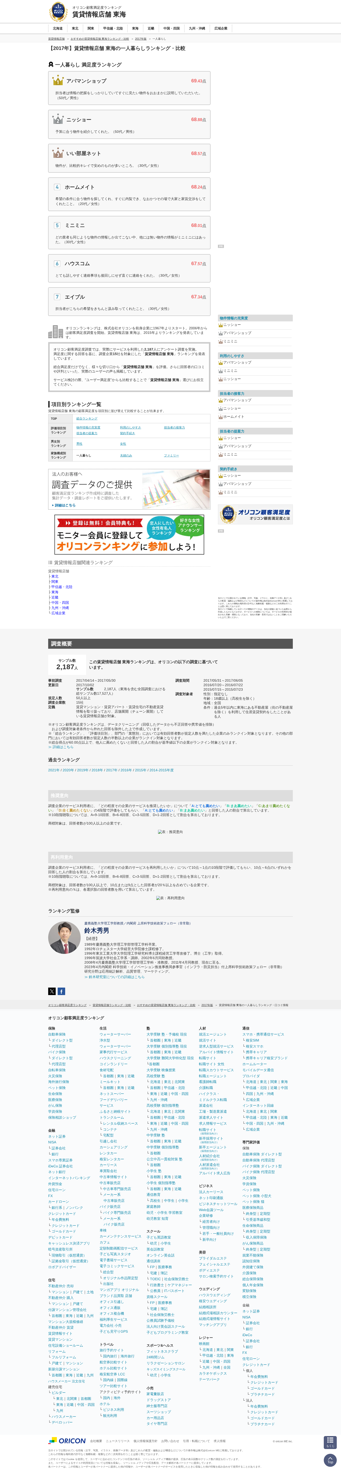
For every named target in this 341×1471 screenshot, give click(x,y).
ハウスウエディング (214, 1295)
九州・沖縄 (60, 608)
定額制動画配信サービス (119, 1248)
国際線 (122, 1380)
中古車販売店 (110, 1183)
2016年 (126, 770)
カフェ (105, 1242)
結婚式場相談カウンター (218, 1313)
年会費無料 (60, 1220)
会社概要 (96, 1441)
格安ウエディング (213, 1301)
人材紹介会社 (209, 1157)
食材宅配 (107, 1070)
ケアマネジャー (180, 1285)
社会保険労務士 (176, 1279)
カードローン (58, 1202)
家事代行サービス (114, 1052)
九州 (90, 1316)
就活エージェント (213, 1034)
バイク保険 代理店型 (258, 1172)
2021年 (54, 770)
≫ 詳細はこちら (61, 747)
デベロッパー (62, 1422)
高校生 (155, 1201)
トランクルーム (112, 1117)
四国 (249, 1094)
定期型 (265, 1214)
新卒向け (209, 1240)
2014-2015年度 (162, 770)
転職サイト (207, 1058)
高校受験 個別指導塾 (163, 1105)
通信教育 (154, 1195)
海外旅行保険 (58, 1082)
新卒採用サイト (211, 1140)
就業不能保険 (252, 1255)
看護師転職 (207, 1082)
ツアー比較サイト (114, 1386)
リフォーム (57, 1351)
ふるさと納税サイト (115, 1111)
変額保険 (249, 1291)
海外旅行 (128, 1356)
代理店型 (59, 1046)
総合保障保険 (252, 1279)
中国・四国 (60, 603)
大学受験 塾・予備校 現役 (167, 1034)
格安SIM (252, 1040)
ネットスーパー (112, 1094)
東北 (54, 576)
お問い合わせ (170, 1441)
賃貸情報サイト (60, 1333)
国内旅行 (110, 1356)
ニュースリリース (118, 1441)
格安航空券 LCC (112, 1374)
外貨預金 (55, 1184)
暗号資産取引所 (60, 1249)
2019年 (83, 770)
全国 (226, 1367)
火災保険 (55, 1076)
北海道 (155, 1082)
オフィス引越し (112, 1302)
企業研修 (206, 1216)
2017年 (112, 770)
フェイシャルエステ (214, 1264)
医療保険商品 (252, 1208)
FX (50, 1196)
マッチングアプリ (213, 1325)
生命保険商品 (252, 1226)
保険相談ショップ (62, 1117)
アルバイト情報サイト (216, 1052)
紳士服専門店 (157, 1406)
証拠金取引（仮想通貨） (71, 1261)
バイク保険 (57, 1052)
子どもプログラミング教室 (167, 1332)
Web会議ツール (211, 1210)
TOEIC (155, 1279)
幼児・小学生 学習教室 (164, 1213)
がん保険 (55, 1105)
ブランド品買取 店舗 (116, 1296)
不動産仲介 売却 (61, 1286)
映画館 (204, 1344)
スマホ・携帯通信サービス (263, 1034)
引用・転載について (196, 1441)
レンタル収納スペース (120, 1123)
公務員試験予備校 (160, 1320)
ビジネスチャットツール (218, 1204)
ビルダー (59, 1393)
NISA (52, 1142)
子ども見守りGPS (114, 1331)
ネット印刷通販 (211, 1198)
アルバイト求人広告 (214, 1173)
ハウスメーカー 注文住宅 (66, 1381)
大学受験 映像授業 (161, 1070)
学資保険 (55, 1111)
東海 (54, 592)
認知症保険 (251, 1261)
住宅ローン (57, 1190)
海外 (117, 1398)
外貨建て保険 (252, 1267)
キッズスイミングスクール (166, 1369)
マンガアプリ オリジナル (119, 1290)
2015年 (141, 770)
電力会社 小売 (111, 1325)
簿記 (164, 1273)
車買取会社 (108, 1171)
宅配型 (108, 1135)
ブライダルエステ (213, 1258)
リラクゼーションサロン (166, 1363)
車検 (103, 1230)
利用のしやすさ (130, 427)
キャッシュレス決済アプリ (69, 1243)
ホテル (105, 1404)
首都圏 (57, 1316)
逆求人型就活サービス (216, 1046)
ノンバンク (74, 1208)
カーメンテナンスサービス (121, 1236)
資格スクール (157, 1297)
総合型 (108, 1272)
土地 (90, 1292)
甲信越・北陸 (61, 587)
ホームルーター (254, 1064)
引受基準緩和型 (258, 1220)
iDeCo (247, 1335)
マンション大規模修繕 (65, 1322)
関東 (54, 582)
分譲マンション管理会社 (67, 1310)
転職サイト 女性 (211, 1064)
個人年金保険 (252, 1285)
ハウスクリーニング (115, 1058)
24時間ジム (156, 1357)
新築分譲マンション (64, 1369)
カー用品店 (155, 1418)
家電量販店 (155, 1394)
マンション (60, 1292)
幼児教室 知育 (158, 1219)
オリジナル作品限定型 (120, 1278)
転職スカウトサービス (216, 1070)
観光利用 (110, 1416)
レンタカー (108, 1153)
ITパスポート (174, 1291)
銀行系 (57, 1208)
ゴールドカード (64, 1231)
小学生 (183, 1201)
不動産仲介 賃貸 (61, 1327)
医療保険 (55, 1100)
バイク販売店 (110, 1207)
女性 (123, 443)
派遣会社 (206, 1105)
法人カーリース (211, 1192)
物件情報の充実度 (88, 427)
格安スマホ (254, 1046)
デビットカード (60, 1237)
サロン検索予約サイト (216, 1276)
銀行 (55, 1154)
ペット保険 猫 (253, 1202)
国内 (106, 1398)
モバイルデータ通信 (258, 1070)
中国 (284, 1088)
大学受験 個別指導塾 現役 (167, 1046)
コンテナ (110, 1129)
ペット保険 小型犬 (256, 1196)
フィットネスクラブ (162, 1351)
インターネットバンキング (69, 1178)
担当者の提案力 (86, 433)
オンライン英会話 (160, 1255)
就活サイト (207, 1040)
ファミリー (171, 455)
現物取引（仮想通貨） (69, 1255)
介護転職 (206, 1088)
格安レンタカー (112, 1159)
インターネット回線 (258, 1105)
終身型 (251, 1214)
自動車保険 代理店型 (258, 1160)
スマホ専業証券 (60, 1160)
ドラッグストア (159, 1400)
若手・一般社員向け (218, 1234)
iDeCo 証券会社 (60, 1166)
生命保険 (55, 1094)
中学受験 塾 (156, 1135)
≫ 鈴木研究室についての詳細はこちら (114, 977)
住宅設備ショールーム (65, 1345)
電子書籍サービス (114, 1260)
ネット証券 (57, 1136)
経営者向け (211, 1222)
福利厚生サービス (114, 1319)
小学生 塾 (154, 1171)
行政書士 (157, 1285)
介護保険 (249, 1273)
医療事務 (165, 1267)
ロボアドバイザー (62, 1267)
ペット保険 (57, 1088)
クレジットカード (62, 1214)
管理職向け (211, 1228)
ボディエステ (209, 1270)
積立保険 (249, 1297)
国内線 (108, 1380)
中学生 (169, 1201)
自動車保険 (57, 1034)
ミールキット (110, 1082)
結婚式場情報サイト (214, 1319)
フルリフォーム (64, 1357)
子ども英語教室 (159, 1237)
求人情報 (220, 1441)
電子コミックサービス (117, 1266)
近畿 (54, 597)
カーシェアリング (114, 1147)
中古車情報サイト (114, 1177)
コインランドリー (114, 1064)
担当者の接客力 (174, 427)
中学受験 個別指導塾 (163, 1147)
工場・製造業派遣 (213, 1111)
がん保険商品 (252, 1243)
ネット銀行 (57, 1172)
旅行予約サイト (112, 1350)
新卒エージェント (213, 1148)
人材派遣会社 (209, 1166)
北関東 (72, 1399)
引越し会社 (108, 1141)
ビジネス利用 (113, 1410)
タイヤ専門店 (157, 1424)
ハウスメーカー (64, 1417)
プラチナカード (262, 1394)
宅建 (153, 1273)
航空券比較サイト (114, 1362)
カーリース (108, 1165)
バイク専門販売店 (117, 1213)
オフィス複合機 (112, 1313)
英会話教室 (155, 1249)
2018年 (97, 770)
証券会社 (59, 1148)
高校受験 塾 (156, 1076)
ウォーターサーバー (115, 1034)
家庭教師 (154, 1207)
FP (152, 1267)
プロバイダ (251, 1076)
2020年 (68, 770)
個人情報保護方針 (146, 1441)
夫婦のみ (126, 455)
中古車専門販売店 (117, 1189)
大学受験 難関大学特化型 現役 (170, 1058)
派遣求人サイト (211, 1117)
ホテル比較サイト (114, 1368)
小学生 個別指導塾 (161, 1183)
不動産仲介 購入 (61, 1298)
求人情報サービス (213, 1123)
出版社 (108, 1284)
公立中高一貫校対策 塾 (164, 1159)
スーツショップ (159, 1412)
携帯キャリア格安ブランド (267, 1058)
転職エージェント (213, 1076)
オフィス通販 (110, 1308)
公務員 (155, 1291)
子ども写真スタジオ (115, 1254)
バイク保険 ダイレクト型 (262, 1166)
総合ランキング (86, 418)
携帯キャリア (256, 1052)
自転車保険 (57, 1070)
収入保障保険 (256, 1237)
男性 (79, 443)
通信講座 (154, 1261)
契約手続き (127, 433)
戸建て (78, 1292)
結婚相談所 (207, 1307)
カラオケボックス (213, 1373)
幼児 (153, 1243)
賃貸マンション (60, 1339)
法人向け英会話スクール (166, 1326)
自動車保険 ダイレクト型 (262, 1154)
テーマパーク (209, 1379)
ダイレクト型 (62, 1040)
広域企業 (58, 613)
